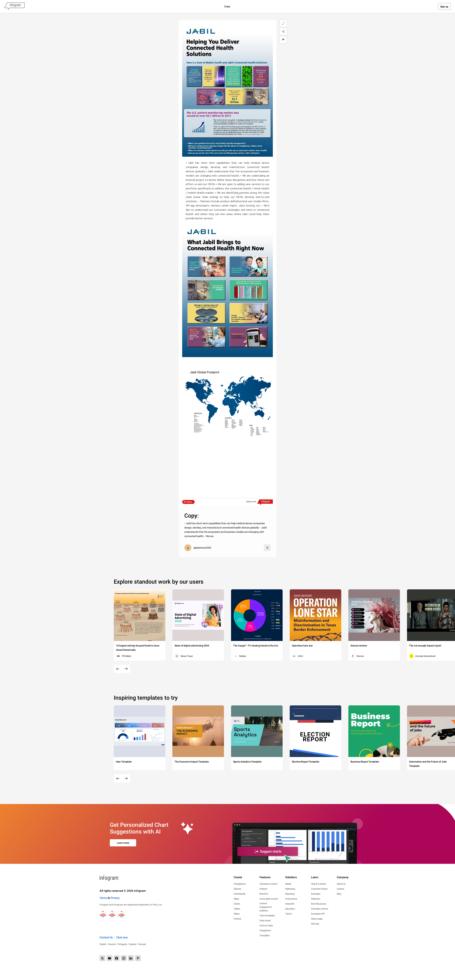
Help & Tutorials (318, 883)
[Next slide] (126, 669)
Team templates (267, 915)
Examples (315, 893)
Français (142, 944)
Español (132, 944)
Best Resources (318, 903)
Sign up (444, 6)
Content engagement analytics (265, 907)
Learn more (123, 842)
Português (122, 944)
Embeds (263, 888)
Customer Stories (319, 888)
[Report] (283, 39)
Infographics (240, 883)
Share (189, 502)
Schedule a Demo (319, 908)
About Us (341, 883)
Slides (237, 913)
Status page (317, 918)
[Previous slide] (117, 669)
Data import (265, 920)
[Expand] (283, 23)
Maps (236, 898)
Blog (339, 893)
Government (291, 898)
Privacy (115, 898)
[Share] (283, 31)
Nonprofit (289, 903)
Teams (288, 913)
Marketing (290, 888)
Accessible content (268, 898)
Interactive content (268, 883)
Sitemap (315, 923)
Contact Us (106, 937)
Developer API (318, 913)
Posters (237, 918)
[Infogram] (14, 6)
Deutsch (112, 944)
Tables (237, 908)
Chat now (122, 937)
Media (288, 883)
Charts (237, 903)
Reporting (289, 893)
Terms (104, 898)
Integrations (265, 930)
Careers (340, 888)
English (103, 944)
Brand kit (263, 893)
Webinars (315, 898)
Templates (264, 935)
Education (290, 908)
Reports (237, 888)
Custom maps (266, 925)
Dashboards (239, 893)
